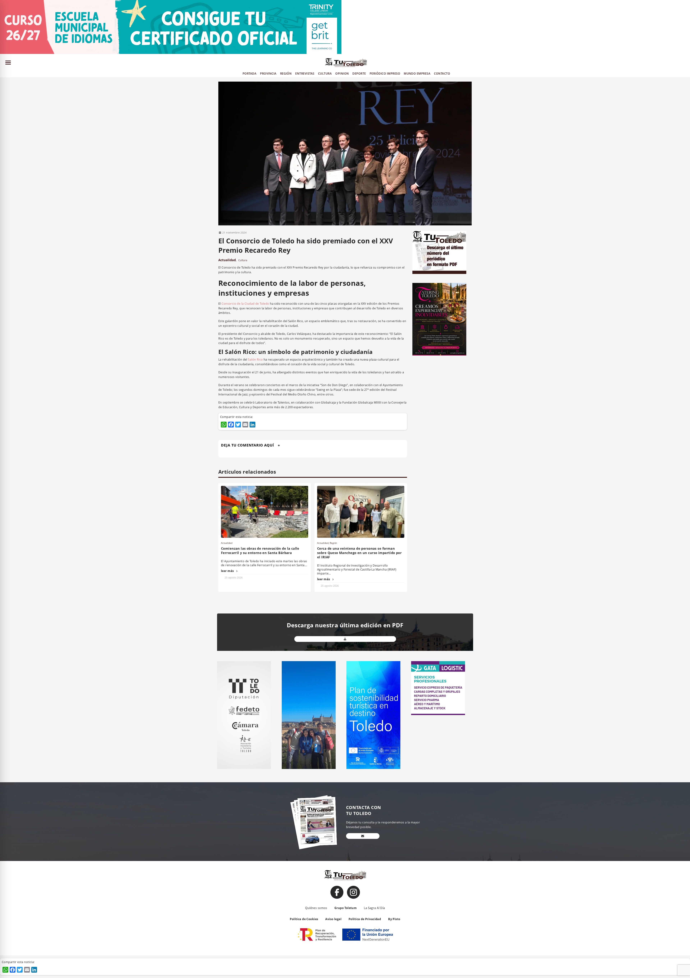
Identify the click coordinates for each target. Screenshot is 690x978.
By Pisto (394, 919)
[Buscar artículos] (685, 63)
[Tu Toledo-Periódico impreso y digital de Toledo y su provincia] (346, 62)
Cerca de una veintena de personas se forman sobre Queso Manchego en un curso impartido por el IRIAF (359, 552)
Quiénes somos (316, 908)
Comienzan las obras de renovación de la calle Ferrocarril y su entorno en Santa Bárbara (260, 550)
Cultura (242, 260)
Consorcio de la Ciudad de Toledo (245, 304)
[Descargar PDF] (345, 639)
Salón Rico (255, 359)
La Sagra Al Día (374, 908)
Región (333, 542)
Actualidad (227, 260)
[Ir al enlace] (336, 892)
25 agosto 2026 (234, 577)
